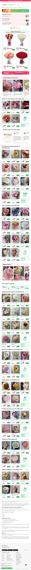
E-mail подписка (18, 560)
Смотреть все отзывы (7, 141)
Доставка (8, 557)
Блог (2, 559)
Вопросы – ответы (9, 558)
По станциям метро (18, 561)
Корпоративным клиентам (10, 560)
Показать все (27, 98)
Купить (8, 112)
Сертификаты (3, 558)
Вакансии (3, 557)
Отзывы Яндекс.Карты (16, 142)
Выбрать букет (24, 10)
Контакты (3, 560)
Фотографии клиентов (9, 559)
